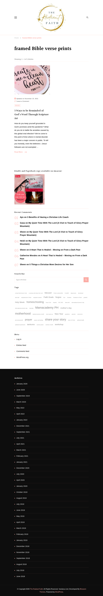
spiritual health (80, 320)
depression (73, 293)
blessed (48, 293)
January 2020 (21, 486)
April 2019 (20, 522)
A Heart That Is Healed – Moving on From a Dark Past (54, 250)
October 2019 (21, 492)
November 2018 (22, 552)
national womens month (38, 314)
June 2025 (20, 390)
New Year (59, 314)
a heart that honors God (21, 293)
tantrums (31, 324)
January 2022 (21, 420)
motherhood (23, 313)
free (64, 297)
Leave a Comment (23, 101)
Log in (18, 339)
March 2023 (21, 402)
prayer (28, 319)
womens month (49, 324)
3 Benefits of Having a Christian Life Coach (47, 217)
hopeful (55, 302)
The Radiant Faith (36, 589)
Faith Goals (49, 297)
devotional (80, 293)
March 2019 (21, 528)
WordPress (59, 592)
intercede (67, 302)
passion (74, 314)
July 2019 (20, 504)
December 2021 (22, 426)
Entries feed (21, 345)
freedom (69, 297)
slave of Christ (71, 320)
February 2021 (22, 456)
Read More (18, 152)
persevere (80, 314)
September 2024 (23, 396)
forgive (58, 297)
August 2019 (21, 498)
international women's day (78, 302)
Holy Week (20, 302)
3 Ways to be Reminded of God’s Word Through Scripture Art (31, 114)
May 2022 (20, 408)
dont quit (17, 297)
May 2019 (20, 516)
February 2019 (22, 534)
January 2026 (21, 384)
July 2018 (20, 570)
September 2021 (23, 432)
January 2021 (21, 462)
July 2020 (20, 474)
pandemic (67, 314)
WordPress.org (22, 357)
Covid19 (67, 293)
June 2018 (20, 576)
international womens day (21, 308)
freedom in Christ (77, 297)
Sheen (23, 232)
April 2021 (20, 444)
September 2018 (23, 558)
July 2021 (20, 438)
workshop (59, 324)
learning (31, 308)
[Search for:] (49, 279)
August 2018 (21, 564)
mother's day (66, 308)
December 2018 (22, 546)
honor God (48, 302)
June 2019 (20, 510)
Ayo (22, 217)
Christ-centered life (58, 293)
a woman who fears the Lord (36, 293)
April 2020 (20, 480)
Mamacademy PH (46, 307)
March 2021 (21, 450)
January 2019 (21, 540)
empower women (37, 297)
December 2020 (22, 468)
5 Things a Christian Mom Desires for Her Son (51, 264)
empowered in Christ (26, 297)
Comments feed (22, 351)
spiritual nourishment (20, 324)
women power (40, 324)
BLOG (17, 105)
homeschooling (35, 302)
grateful (85, 297)
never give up (49, 314)
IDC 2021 (60, 302)
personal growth (19, 320)
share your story (55, 319)
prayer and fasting (38, 320)
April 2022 (20, 414)
